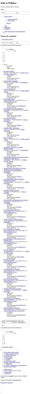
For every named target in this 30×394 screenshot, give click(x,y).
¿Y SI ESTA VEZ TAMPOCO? (11, 209)
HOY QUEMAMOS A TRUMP (12, 229)
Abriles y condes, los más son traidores (13, 219)
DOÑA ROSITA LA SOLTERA (12, 308)
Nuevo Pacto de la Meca (10, 118)
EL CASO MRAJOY (9, 250)
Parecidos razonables (9, 71)
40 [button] (4, 60)
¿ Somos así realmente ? (9, 89)
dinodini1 (8, 201)
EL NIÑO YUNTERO (9, 259)
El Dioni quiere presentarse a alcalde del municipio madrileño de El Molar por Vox (16, 158)
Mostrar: (4, 321)
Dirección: (15, 322)
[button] (4, 48)
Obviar (2, 9)
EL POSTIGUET (10, 100)
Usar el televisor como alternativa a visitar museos (16, 200)
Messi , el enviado (8, 137)
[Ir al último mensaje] (19, 78)
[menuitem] (12, 19)
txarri (7, 150)
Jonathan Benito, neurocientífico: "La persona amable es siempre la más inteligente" (15, 169)
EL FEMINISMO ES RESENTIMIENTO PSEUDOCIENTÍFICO (14, 180)
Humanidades (24, 82)
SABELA (8, 110)
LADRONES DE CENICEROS (12, 269)
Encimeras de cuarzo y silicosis (11, 190)
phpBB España (17, 380)
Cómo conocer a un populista (11, 81)
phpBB (11, 376)
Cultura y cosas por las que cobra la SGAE (16, 73)
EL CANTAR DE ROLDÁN (11, 279)
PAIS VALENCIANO (9, 99)
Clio (7, 72)
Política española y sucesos (10, 101)
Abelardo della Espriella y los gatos (12, 288)
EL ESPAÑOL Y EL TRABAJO (12, 298)
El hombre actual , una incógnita (11, 128)
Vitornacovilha (9, 182)
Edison (7, 191)
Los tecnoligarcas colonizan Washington (13, 108)
